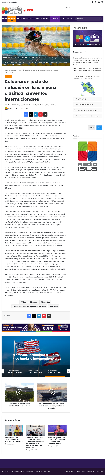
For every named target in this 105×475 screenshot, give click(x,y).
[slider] (90, 44)
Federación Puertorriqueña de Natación (30, 306)
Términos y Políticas (88, 471)
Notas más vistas (24, 19)
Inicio (4, 19)
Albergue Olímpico (29, 302)
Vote (99, 127)
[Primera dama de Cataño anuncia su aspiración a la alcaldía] (14, 430)
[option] (36, 356)
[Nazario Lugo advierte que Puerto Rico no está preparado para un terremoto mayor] (57, 430)
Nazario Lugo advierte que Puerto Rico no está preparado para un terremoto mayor (57, 440)
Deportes (46, 302)
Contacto (55, 19)
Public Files (99, 471)
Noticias (11, 19)
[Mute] (84, 44)
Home (8, 70)
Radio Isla (11, 109)
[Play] (75, 44)
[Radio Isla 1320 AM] (12, 10)
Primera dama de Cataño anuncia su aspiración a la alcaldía (14, 440)
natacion (54, 306)
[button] (87, 89)
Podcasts (36, 19)
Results (91, 127)
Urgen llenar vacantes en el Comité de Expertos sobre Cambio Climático (36, 359)
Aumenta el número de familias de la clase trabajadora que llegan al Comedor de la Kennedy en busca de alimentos (35, 442)
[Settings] (96, 44)
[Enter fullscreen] (99, 44)
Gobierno (36, 347)
